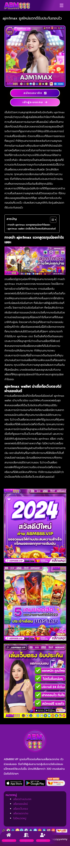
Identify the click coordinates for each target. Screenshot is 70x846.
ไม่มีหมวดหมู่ (19, 818)
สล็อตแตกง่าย (20, 813)
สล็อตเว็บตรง (20, 809)
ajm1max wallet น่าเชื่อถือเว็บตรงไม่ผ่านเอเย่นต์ (32, 228)
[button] (61, 5)
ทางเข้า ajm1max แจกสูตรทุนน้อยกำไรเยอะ (29, 224)
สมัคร (43, 840)
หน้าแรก (9, 840)
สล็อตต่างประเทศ (22, 799)
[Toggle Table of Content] (51, 220)
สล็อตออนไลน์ (20, 804)
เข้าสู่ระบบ (26, 840)
